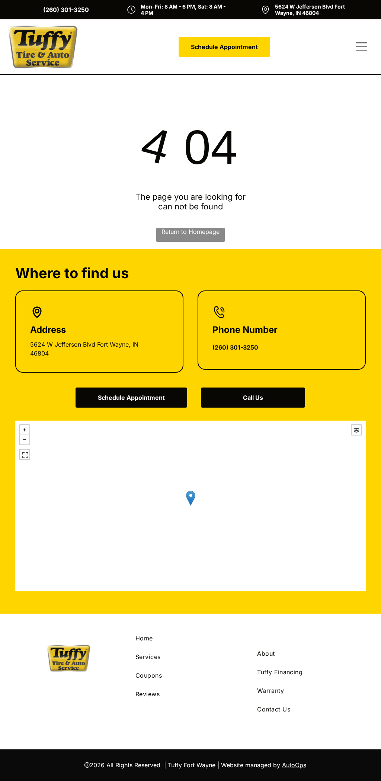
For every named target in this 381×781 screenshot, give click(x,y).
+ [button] (24, 430)
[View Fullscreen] (24, 454)
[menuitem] (190, 638)
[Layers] (356, 430)
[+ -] (190, 506)
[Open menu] (361, 46)
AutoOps (294, 765)
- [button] (24, 439)
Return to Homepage (190, 231)
